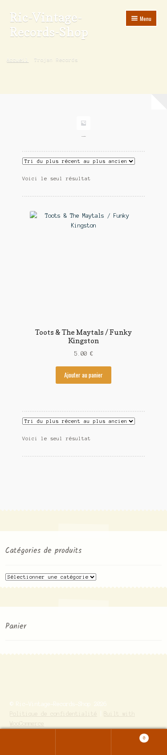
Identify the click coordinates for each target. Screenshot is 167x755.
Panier (128, 735)
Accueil (18, 59)
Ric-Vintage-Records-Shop (49, 24)
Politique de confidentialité (53, 714)
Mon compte (28, 742)
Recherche (83, 742)
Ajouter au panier (83, 374)
